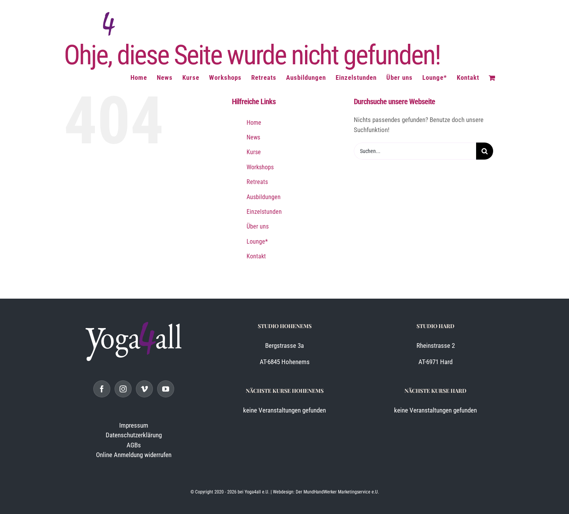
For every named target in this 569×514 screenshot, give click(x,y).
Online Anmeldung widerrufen (133, 455)
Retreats (257, 182)
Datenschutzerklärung (134, 435)
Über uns (258, 226)
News (253, 137)
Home (254, 122)
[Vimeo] (144, 388)
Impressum (133, 425)
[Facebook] (101, 388)
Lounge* (257, 241)
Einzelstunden (264, 211)
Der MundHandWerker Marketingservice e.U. (337, 492)
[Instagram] (123, 388)
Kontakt (256, 256)
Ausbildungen (264, 197)
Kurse (254, 152)
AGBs (134, 445)
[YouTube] (165, 388)
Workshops (260, 167)
